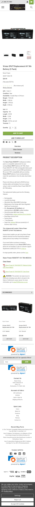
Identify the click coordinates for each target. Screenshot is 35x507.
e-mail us (23, 248)
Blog (17, 415)
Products (17, 413)
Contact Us (17, 420)
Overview (17, 146)
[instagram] (24, 453)
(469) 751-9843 (7, 2)
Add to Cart (9, 338)
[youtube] (15, 453)
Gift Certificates (17, 393)
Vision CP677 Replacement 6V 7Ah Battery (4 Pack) (8, 326)
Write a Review (7, 87)
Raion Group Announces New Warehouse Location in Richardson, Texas (17, 438)
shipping (13, 222)
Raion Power (6, 321)
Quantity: (5, 127)
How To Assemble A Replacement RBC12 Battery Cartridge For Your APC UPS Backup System (17, 442)
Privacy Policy (8, 491)
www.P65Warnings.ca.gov (20, 282)
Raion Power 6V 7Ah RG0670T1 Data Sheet (17, 271)
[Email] (6, 142)
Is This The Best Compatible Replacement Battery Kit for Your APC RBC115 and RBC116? (17, 430)
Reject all (17, 500)
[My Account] (27, 2)
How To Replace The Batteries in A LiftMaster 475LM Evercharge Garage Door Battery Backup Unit (18, 434)
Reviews (17, 153)
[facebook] (11, 453)
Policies (17, 418)
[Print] (9, 142)
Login (14, 397)
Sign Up (20, 397)
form (26, 252)
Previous (2, 33)
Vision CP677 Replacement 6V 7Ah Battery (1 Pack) (25, 326)
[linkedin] (19, 453)
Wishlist (17, 395)
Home (17, 409)
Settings (17, 495)
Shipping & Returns (18, 399)
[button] (17, 350)
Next (32, 33)
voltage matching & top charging (22, 214)
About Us (17, 411)
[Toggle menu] (2, 7)
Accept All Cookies (17, 504)
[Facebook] (3, 142)
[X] (12, 142)
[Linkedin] (15, 142)
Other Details (17, 149)
